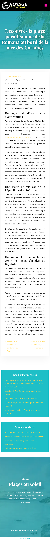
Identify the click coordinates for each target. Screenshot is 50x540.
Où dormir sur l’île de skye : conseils (36, 344)
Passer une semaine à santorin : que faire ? (13, 346)
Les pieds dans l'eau (14, 76)
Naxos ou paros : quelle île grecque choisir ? (25, 437)
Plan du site (25, 538)
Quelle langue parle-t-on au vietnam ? (22, 398)
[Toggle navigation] (45, 5)
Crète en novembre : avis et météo (20, 448)
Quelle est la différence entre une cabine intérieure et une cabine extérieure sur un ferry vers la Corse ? (24, 383)
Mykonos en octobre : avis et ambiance (22, 432)
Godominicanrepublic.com (17, 137)
